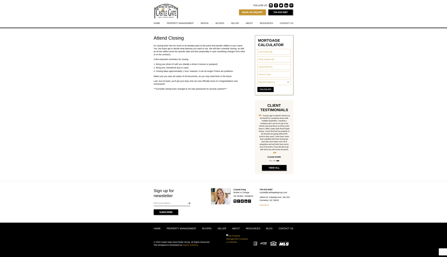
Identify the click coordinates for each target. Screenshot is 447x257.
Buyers (220, 23)
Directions (264, 205)
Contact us (286, 23)
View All (274, 167)
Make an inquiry (252, 12)
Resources (266, 23)
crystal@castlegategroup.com (273, 192)
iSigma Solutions (190, 245)
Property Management (180, 23)
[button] (270, 161)
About (249, 23)
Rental (205, 23)
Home (157, 23)
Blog (269, 228)
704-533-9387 (280, 12)
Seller (235, 23)
